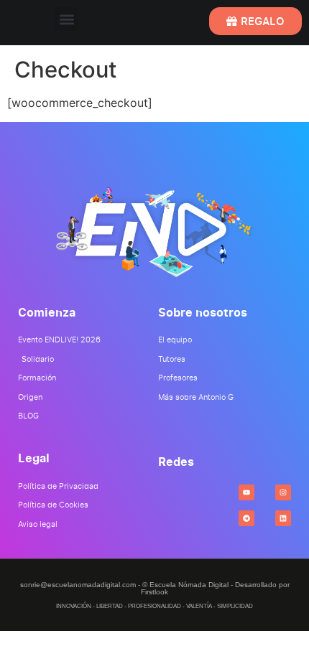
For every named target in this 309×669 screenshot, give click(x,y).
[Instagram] (283, 492)
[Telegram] (246, 518)
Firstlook (154, 592)
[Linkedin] (283, 518)
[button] (66, 19)
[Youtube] (246, 492)
